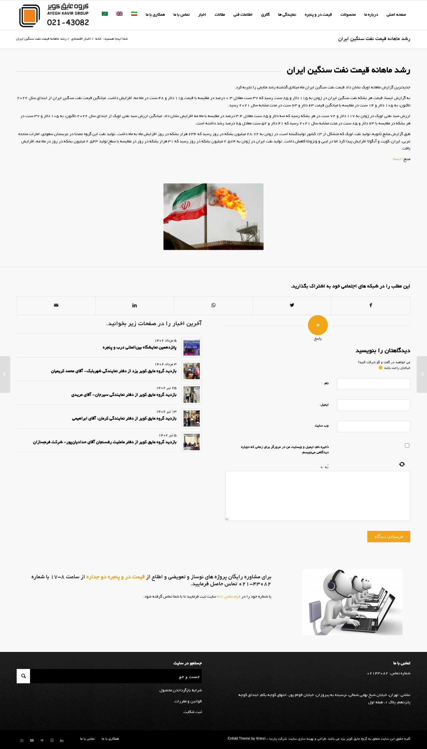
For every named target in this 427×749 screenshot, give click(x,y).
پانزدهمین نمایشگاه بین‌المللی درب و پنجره (139, 347)
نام (325, 383)
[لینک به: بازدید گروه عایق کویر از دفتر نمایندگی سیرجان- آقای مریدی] (191, 395)
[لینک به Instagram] (52, 741)
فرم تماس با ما (228, 597)
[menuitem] (396, 15)
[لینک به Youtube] (32, 741)
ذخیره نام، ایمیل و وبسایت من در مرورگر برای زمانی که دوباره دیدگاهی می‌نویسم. (285, 450)
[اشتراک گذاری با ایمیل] (56, 306)
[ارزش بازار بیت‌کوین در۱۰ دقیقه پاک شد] (422, 374)
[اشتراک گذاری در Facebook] (370, 306)
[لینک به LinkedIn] (62, 741)
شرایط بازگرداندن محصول (180, 690)
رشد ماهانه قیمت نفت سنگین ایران (374, 39)
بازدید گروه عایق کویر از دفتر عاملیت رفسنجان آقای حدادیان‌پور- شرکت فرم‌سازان (104, 442)
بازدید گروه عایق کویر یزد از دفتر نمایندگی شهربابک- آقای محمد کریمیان (113, 371)
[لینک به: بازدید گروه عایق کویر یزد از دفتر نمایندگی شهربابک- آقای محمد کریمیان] (191, 371)
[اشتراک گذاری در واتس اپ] (213, 306)
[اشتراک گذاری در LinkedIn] (135, 306)
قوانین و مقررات (188, 701)
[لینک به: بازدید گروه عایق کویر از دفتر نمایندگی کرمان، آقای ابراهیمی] (191, 418)
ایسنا (397, 159)
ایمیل (323, 405)
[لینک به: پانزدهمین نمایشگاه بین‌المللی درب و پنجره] (191, 347)
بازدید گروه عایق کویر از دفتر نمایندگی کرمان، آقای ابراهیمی (124, 419)
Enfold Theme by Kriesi (246, 739)
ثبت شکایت (192, 712)
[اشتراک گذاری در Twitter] (292, 306)
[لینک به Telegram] (42, 741)
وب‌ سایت (322, 426)
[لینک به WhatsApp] (22, 741)
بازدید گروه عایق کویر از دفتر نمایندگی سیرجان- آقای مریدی (123, 395)
